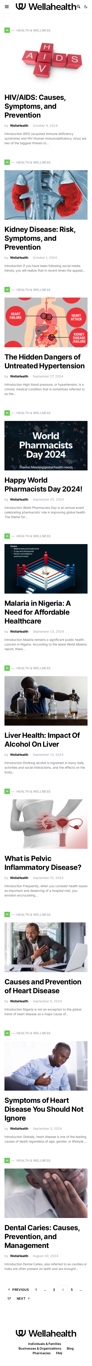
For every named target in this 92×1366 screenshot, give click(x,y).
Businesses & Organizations (40, 1348)
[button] (86, 6)
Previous (20, 1289)
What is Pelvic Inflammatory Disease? (42, 863)
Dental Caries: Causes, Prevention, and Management (42, 1236)
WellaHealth (19, 125)
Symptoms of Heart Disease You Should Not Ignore (43, 1109)
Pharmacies (42, 1353)
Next (21, 1298)
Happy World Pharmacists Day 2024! (43, 484)
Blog (70, 1348)
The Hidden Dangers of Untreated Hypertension (44, 361)
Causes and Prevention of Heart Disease (42, 986)
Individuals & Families (44, 1344)
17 (9, 1298)
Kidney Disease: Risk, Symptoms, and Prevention (39, 238)
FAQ (59, 1353)
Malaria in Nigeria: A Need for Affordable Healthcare (37, 612)
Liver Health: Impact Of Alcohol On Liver (42, 739)
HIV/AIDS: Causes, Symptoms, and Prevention (35, 106)
